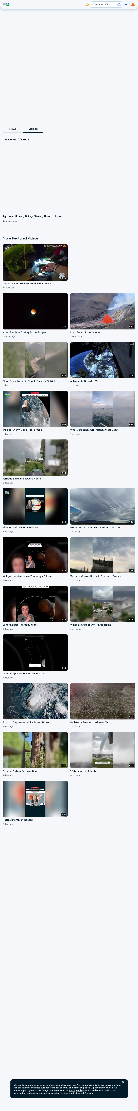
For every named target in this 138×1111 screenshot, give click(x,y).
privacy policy (76, 1090)
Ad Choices (87, 1093)
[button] (123, 1082)
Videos (33, 129)
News (12, 129)
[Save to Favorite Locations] (87, 4)
